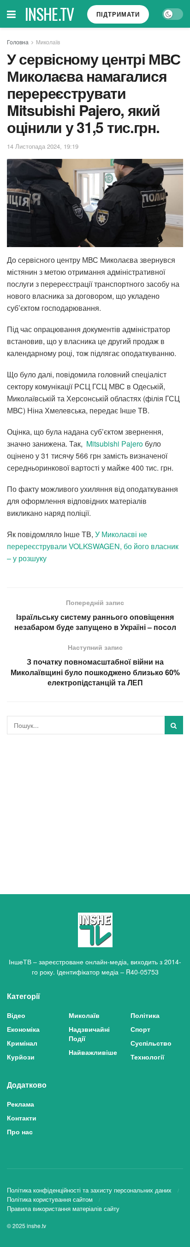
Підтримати (118, 14)
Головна (18, 42)
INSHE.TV (49, 14)
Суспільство (151, 1042)
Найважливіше (93, 1052)
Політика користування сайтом (50, 1199)
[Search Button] (174, 725)
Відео (16, 1015)
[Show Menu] (11, 14)
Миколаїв (48, 42)
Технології (147, 1056)
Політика (145, 1015)
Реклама (20, 1103)
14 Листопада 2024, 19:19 (42, 146)
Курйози (21, 1056)
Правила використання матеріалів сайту (63, 1208)
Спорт (140, 1029)
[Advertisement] (95, 806)
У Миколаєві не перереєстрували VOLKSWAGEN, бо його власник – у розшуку (92, 546)
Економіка (23, 1029)
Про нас (20, 1131)
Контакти (21, 1117)
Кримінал (22, 1042)
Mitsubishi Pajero (114, 443)
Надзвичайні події (89, 1033)
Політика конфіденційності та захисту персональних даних (89, 1190)
